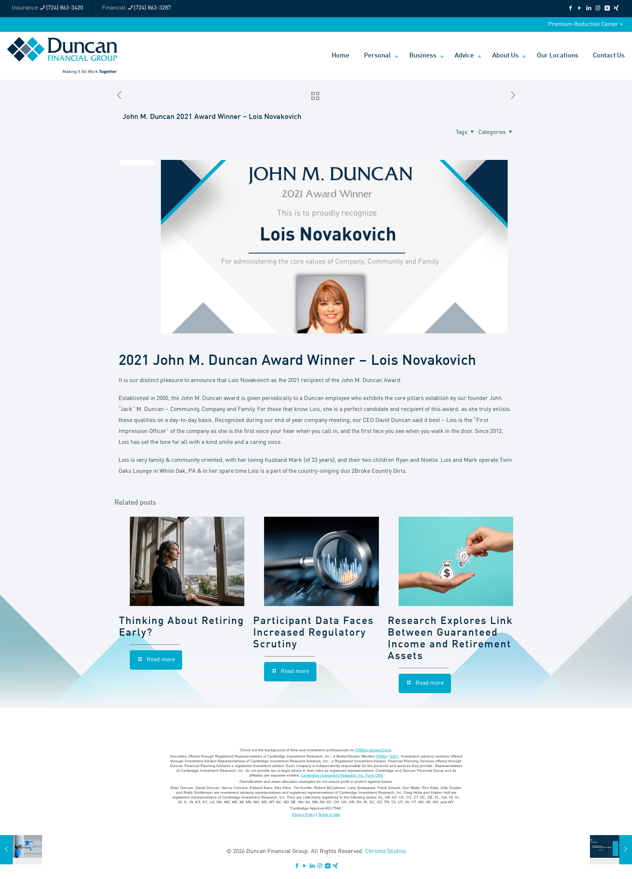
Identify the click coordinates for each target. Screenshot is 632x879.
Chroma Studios (385, 851)
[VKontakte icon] (607, 8)
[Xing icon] (616, 8)
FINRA (381, 756)
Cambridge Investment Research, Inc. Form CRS (342, 775)
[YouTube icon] (579, 8)
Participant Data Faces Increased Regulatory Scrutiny (313, 633)
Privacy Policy (303, 814)
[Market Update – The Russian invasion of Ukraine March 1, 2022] (611, 849)
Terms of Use (329, 814)
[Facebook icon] (570, 8)
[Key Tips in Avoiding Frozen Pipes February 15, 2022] (21, 849)
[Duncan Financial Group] (62, 55)
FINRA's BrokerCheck (373, 750)
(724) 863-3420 (64, 8)
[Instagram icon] (598, 8)
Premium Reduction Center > (585, 24)
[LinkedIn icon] (588, 8)
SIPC (394, 756)
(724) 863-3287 (152, 8)
